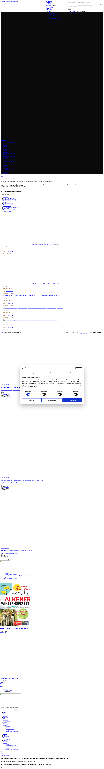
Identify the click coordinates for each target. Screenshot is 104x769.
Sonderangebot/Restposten (9, 204)
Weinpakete (6, 208)
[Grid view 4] (86, 333)
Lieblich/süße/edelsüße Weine (10, 200)
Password (73, 6)
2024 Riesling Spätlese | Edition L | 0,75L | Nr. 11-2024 (16, 550)
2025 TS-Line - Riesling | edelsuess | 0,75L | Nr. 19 (43, 244)
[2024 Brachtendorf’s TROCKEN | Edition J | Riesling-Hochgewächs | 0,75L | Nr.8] (15, 364)
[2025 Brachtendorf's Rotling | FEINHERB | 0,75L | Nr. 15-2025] (18, 308)
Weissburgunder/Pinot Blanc (9, 209)
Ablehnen (31, 400)
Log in (69, 8)
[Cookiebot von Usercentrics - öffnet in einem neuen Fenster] (76, 368)
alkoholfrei (5, 197)
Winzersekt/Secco (7, 211)
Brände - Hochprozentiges (9, 198)
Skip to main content (13, 1)
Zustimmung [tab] (31, 372)
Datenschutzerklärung (54, 14)
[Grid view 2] (81, 333)
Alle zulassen (72, 400)
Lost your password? (72, 11)
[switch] (44, 394)
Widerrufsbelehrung (53, 15)
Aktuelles (51, 7)
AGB (50, 17)
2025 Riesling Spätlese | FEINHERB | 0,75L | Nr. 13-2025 (44, 295)
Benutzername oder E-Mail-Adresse (79, 2)
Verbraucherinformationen (55, 18)
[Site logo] (11, 12)
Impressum (51, 13)
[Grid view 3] (84, 333)
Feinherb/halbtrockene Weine (9, 199)
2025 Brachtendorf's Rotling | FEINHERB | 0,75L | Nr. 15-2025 (48, 308)
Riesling (5, 202)
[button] (5, 384)
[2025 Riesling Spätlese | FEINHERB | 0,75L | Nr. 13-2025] (17, 295)
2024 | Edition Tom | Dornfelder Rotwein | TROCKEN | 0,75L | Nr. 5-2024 (22, 480)
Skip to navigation (5, 1)
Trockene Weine (7, 206)
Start (2, 332)
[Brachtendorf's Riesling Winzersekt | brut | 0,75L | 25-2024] (17, 320)
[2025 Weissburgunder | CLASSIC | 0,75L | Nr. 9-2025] (17, 283)
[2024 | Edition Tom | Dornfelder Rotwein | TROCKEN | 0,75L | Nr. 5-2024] (15, 425)
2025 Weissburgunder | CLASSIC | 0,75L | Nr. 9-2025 (44, 283)
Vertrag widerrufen (5, 755)
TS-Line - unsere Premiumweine (10, 207)
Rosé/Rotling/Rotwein (8, 203)
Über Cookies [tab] (73, 372)
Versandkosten (9, 251)
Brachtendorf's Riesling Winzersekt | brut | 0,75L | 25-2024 (44, 320)
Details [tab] (52, 372)
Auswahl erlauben (52, 400)
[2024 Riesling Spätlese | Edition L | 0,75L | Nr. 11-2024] (15, 518)
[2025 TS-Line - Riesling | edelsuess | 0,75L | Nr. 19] (17, 244)
